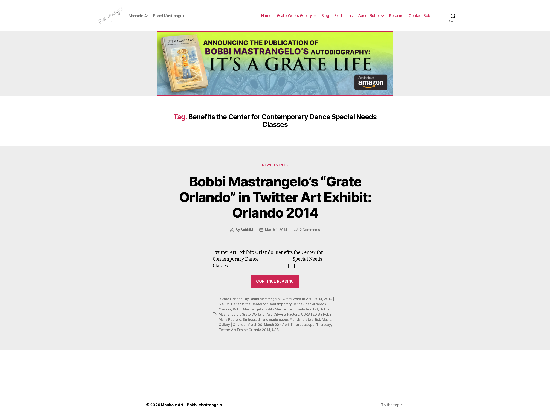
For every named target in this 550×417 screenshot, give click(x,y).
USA (275, 330)
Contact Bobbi (421, 15)
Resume (396, 15)
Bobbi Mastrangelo (248, 309)
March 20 (254, 324)
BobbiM (247, 230)
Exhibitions (343, 15)
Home (266, 15)
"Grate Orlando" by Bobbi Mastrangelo (249, 299)
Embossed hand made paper (265, 319)
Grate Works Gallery (294, 15)
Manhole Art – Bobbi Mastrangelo (191, 405)
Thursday (323, 324)
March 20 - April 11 (278, 324)
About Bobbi (369, 15)
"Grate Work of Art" (296, 299)
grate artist (311, 319)
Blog (325, 15)
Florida (295, 319)
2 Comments (310, 230)
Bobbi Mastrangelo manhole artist (291, 309)
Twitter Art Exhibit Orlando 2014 (244, 330)
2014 (318, 299)
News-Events (275, 165)
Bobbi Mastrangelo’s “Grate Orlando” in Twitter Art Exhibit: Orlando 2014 (275, 197)
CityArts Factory (286, 314)
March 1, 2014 (276, 230)
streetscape (305, 324)
